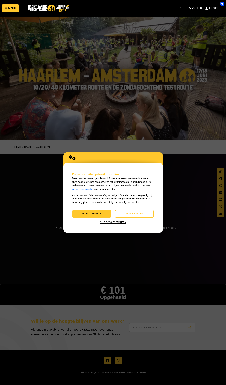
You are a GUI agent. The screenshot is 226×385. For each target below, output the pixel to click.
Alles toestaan (92, 213)
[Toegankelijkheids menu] (222, 4)
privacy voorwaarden (82, 189)
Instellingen (134, 213)
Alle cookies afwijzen (113, 222)
